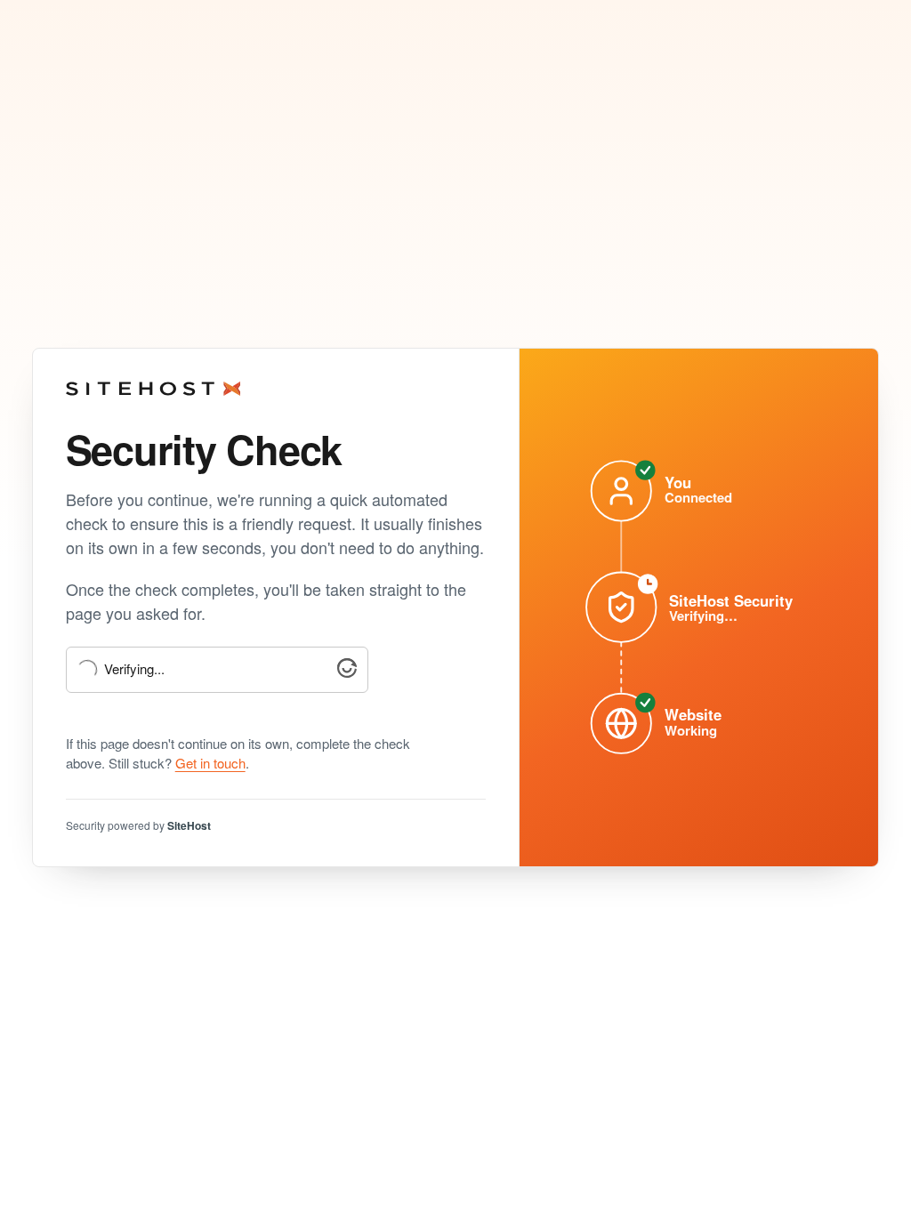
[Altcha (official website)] (347, 672)
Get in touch (210, 762)
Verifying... (134, 669)
